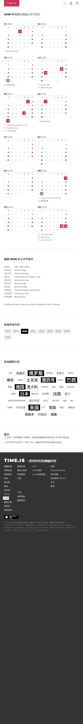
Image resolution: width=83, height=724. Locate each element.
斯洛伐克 (70, 387)
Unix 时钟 (36, 470)
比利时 (45, 393)
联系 (52, 486)
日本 (24, 393)
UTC (34, 466)
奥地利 (60, 380)
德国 (24, 14)
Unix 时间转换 (38, 474)
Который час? (19, 528)
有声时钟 (8, 510)
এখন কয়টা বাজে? (8, 528)
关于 (52, 482)
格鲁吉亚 (34, 394)
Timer (7, 494)
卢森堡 (20, 380)
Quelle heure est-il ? (56, 525)
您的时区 (8, 474)
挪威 (53, 387)
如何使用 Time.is (58, 478)
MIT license (53, 304)
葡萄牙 (71, 407)
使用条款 (21, 496)
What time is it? (10, 525)
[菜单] (77, 3)
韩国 (54, 414)
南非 (10, 380)
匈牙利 (70, 373)
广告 (19, 492)
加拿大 (60, 373)
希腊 (10, 387)
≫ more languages (41, 530)
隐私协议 (21, 500)
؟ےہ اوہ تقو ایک (28, 530)
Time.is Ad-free (58, 470)
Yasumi (23, 304)
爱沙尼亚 (55, 401)
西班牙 (29, 414)
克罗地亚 (49, 373)
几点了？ (21, 525)
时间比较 (8, 470)
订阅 (19, 478)
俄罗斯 (36, 373)
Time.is (11, 3)
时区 (6, 478)
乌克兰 (20, 373)
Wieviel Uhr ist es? (57, 528)
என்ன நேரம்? (17, 530)
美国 (34, 407)
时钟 (6, 486)
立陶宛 (9, 407)
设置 (52, 466)
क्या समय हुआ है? (30, 525)
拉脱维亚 (44, 387)
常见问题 (54, 474)
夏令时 (9, 85)
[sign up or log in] (71, 4)
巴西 (71, 380)
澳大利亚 (34, 400)
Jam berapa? (43, 528)
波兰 (68, 394)
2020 (9, 24)
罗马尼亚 (21, 407)
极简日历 (8, 502)
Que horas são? (31, 528)
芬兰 (43, 407)
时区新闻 (21, 474)
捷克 (61, 387)
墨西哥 (48, 380)
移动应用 (21, 466)
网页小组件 (22, 470)
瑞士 (72, 401)
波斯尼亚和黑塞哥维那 (16, 401)
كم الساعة (68, 525)
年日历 (22, 14)
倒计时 (7, 490)
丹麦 (10, 373)
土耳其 (32, 380)
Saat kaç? (7, 530)
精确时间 (8, 466)
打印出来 (57, 442)
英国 (52, 407)
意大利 (32, 387)
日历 (6, 498)
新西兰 (13, 394)
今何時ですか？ (70, 528)
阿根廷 (42, 414)
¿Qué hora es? (41, 525)
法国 (57, 393)
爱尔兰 (46, 401)
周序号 (7, 506)
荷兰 (62, 407)
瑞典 (64, 401)
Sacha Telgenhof (39, 304)
